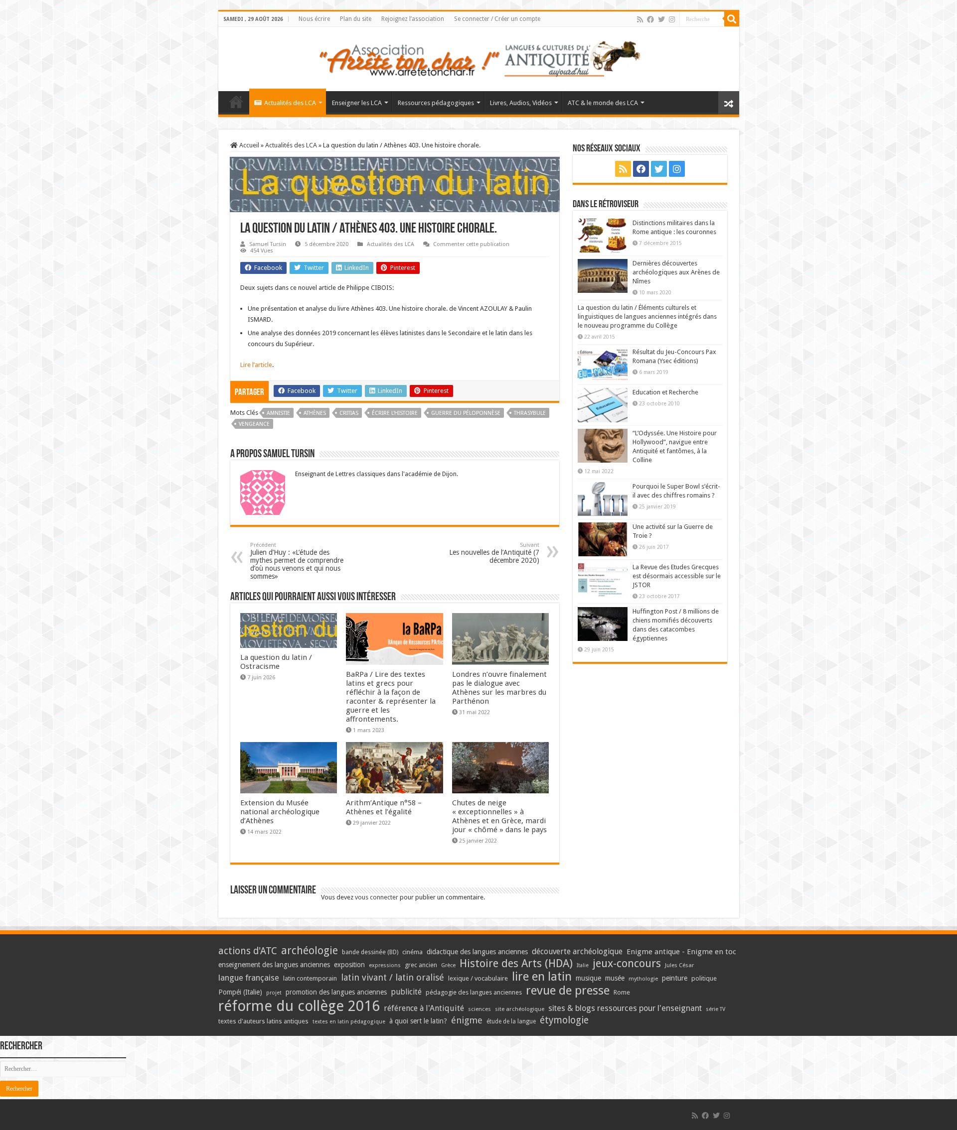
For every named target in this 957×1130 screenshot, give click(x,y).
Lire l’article (256, 365)
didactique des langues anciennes (477, 952)
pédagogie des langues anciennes (474, 992)
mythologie (643, 979)
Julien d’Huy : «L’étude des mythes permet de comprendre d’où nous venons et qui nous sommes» (296, 561)
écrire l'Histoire (395, 413)
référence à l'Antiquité (424, 1008)
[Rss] (640, 19)
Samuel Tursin (267, 244)
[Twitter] (661, 19)
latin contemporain (310, 978)
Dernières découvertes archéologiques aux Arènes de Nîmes (676, 272)
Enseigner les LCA (357, 103)
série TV (715, 1009)
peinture (674, 978)
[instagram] (672, 19)
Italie (583, 965)
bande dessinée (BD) (370, 952)
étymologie (564, 1020)
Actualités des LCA (290, 103)
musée (615, 978)
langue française (248, 978)
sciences (479, 1008)
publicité (406, 992)
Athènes (315, 413)
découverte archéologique (577, 951)
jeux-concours (627, 963)
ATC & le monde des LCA (603, 103)
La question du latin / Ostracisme (276, 662)
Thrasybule (530, 413)
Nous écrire (314, 18)
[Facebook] (650, 19)
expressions (385, 965)
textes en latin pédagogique (349, 1021)
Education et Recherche (665, 392)
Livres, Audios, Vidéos (521, 103)
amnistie (278, 413)
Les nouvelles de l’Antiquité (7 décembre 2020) (494, 553)
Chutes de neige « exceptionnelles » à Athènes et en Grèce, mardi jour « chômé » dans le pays (499, 816)
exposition (349, 965)
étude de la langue (511, 1021)
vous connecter (376, 897)
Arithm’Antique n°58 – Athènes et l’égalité (384, 807)
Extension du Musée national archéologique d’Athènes (279, 811)
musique (588, 978)
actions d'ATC (247, 951)
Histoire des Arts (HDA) (516, 963)
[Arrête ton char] (478, 57)
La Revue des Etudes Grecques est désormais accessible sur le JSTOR (677, 576)
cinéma (412, 952)
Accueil (248, 145)
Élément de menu (236, 101)
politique (704, 978)
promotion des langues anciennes (336, 992)
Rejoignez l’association (412, 18)
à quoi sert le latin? (418, 1021)
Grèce (448, 965)
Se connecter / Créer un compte (497, 18)
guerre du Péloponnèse (465, 413)
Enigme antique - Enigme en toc (681, 951)
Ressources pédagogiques (436, 103)
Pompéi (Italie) (240, 992)
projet (274, 993)
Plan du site (355, 18)
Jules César (679, 965)
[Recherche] (731, 18)
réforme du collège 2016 (299, 1006)
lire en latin (542, 977)
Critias (348, 413)
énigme (466, 1020)
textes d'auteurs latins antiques (263, 1021)
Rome (622, 992)
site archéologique (519, 1008)
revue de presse (568, 991)
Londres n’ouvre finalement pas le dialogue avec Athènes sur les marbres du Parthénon (499, 688)
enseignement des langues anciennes (274, 965)
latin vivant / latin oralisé (392, 977)
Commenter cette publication (471, 244)
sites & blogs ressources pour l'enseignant (625, 1008)
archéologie (309, 950)
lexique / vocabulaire (478, 978)
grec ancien (421, 965)
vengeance (254, 424)
